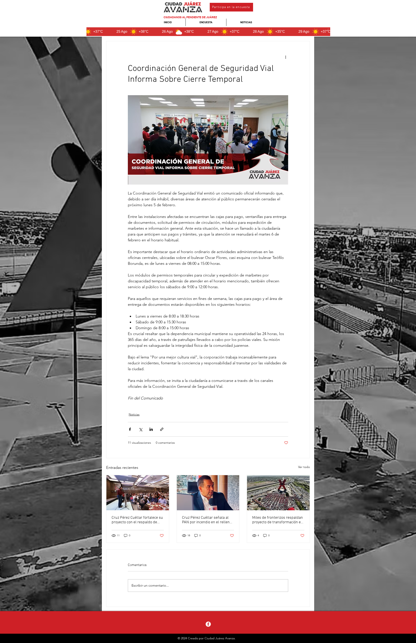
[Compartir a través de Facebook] (130, 429)
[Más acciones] (285, 56)
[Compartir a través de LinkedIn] (151, 429)
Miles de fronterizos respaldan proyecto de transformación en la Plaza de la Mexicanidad (277, 520)
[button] (231, 7)
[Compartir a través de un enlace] (162, 429)
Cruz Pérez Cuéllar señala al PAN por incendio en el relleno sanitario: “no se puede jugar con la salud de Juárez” (207, 520)
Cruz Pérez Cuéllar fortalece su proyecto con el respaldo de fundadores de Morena (137, 520)
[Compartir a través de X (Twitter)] (140, 429)
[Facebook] (208, 624)
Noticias (134, 414)
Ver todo (304, 467)
